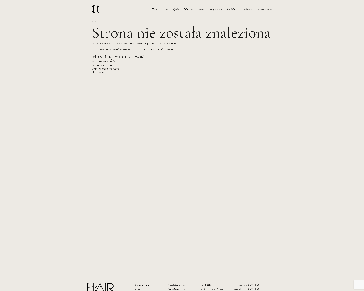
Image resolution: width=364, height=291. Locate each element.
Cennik (201, 8)
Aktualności (246, 8)
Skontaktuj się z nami (158, 49)
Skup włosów (216, 8)
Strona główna (142, 285)
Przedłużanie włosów (178, 285)
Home (155, 8)
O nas (165, 8)
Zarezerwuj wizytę (264, 8)
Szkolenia (188, 8)
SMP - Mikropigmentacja (105, 68)
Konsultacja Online (102, 65)
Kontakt (231, 8)
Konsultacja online (176, 289)
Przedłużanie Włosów (104, 61)
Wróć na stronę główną (114, 49)
